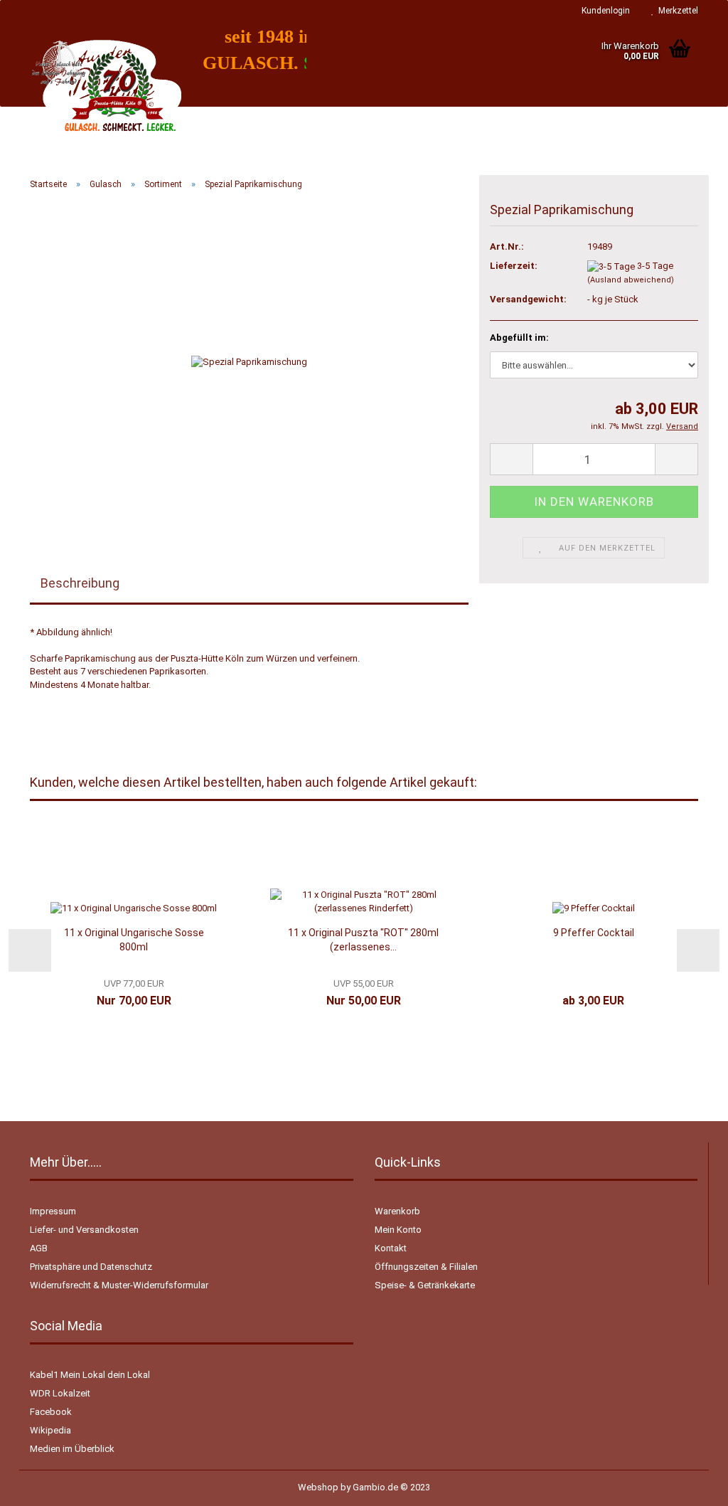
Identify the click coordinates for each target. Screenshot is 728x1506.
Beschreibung (80, 583)
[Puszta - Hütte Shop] (105, 92)
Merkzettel (676, 11)
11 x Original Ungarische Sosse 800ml (134, 940)
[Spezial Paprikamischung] (249, 361)
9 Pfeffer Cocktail (593, 932)
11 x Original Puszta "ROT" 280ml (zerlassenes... (363, 940)
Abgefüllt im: (519, 337)
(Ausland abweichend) (630, 280)
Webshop (318, 1487)
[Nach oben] (689, 1484)
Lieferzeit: (513, 265)
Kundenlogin (603, 11)
